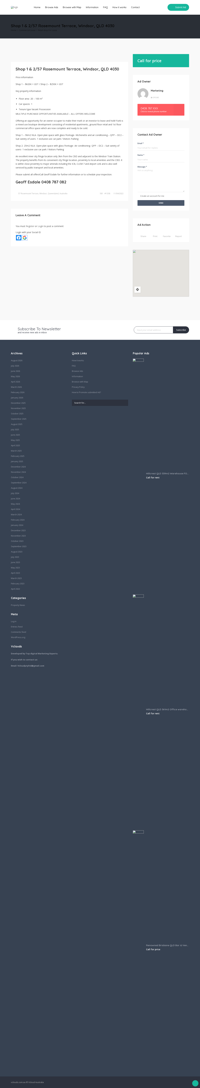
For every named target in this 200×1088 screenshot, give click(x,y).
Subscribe (181, 329)
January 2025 (17, 461)
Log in (13, 621)
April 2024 (15, 509)
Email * (141, 143)
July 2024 (15, 493)
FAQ (105, 7)
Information (92, 7)
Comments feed (18, 632)
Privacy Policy (78, 387)
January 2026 (17, 397)
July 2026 (15, 365)
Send (161, 203)
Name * (141, 155)
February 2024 (17, 519)
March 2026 (16, 387)
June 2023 (15, 562)
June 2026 (15, 371)
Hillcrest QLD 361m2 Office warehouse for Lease (167, 709)
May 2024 (15, 503)
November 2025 (18, 408)
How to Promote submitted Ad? (86, 392)
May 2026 (15, 376)
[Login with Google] (25, 237)
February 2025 (17, 456)
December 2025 (18, 403)
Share (143, 236)
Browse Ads (51, 7)
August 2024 (16, 488)
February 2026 (17, 392)
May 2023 (15, 567)
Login (40, 226)
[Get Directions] (137, 290)
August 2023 (16, 551)
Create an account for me (152, 196)
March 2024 (16, 514)
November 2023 (18, 535)
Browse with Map (72, 7)
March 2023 (16, 578)
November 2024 (18, 472)
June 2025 (15, 434)
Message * (142, 166)
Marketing (157, 90)
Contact (135, 7)
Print (155, 236)
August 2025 (16, 424)
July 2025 (15, 429)
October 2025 (17, 413)
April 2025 (15, 445)
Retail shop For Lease (47, 30)
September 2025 (18, 418)
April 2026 (15, 381)
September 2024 (18, 482)
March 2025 (16, 450)
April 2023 (15, 572)
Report (178, 236)
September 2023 (18, 546)
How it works (119, 7)
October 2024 (17, 477)
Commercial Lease (27, 30)
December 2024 (18, 466)
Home (37, 7)
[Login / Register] (157, 7)
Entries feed (16, 626)
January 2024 (17, 525)
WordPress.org (18, 637)
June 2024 (15, 498)
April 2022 (15, 588)
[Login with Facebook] (18, 237)
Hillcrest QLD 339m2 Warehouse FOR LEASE (167, 473)
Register (30, 226)
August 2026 (16, 360)
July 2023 (15, 557)
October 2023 (17, 541)
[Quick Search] (187, 26)
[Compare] (163, 7)
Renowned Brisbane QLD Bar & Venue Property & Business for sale (167, 945)
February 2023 (17, 583)
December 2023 (18, 530)
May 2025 (15, 440)
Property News (18, 605)
